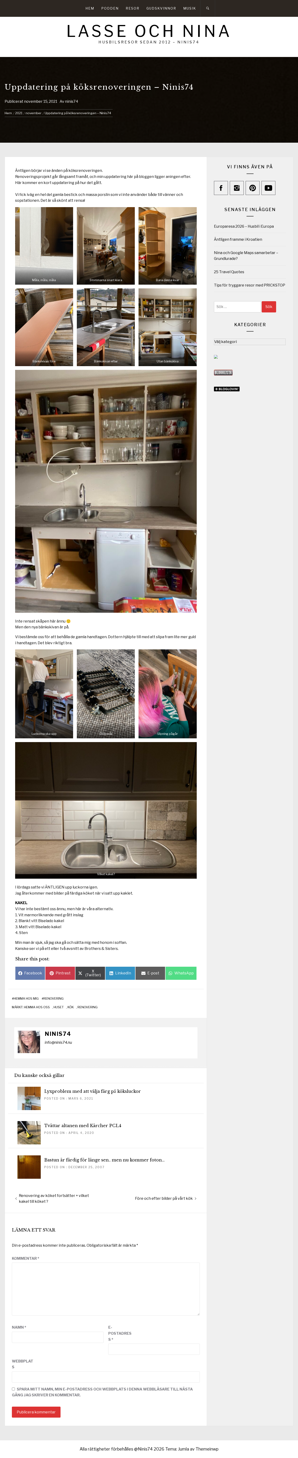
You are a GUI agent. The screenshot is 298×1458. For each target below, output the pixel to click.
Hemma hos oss (37, 1007)
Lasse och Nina (149, 31)
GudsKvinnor (161, 8)
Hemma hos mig (26, 998)
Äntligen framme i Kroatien (238, 239)
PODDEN (110, 8)
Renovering (54, 998)
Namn (19, 1327)
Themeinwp (207, 1449)
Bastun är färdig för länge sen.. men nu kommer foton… (104, 1160)
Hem (89, 8)
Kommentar (25, 1258)
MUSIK (189, 8)
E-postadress (120, 1333)
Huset (59, 1007)
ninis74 (71, 101)
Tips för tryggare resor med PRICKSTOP (249, 285)
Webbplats (22, 1364)
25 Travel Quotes (229, 272)
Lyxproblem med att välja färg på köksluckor (92, 1091)
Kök (71, 1007)
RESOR (132, 8)
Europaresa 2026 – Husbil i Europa (244, 226)
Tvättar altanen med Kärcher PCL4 (82, 1125)
